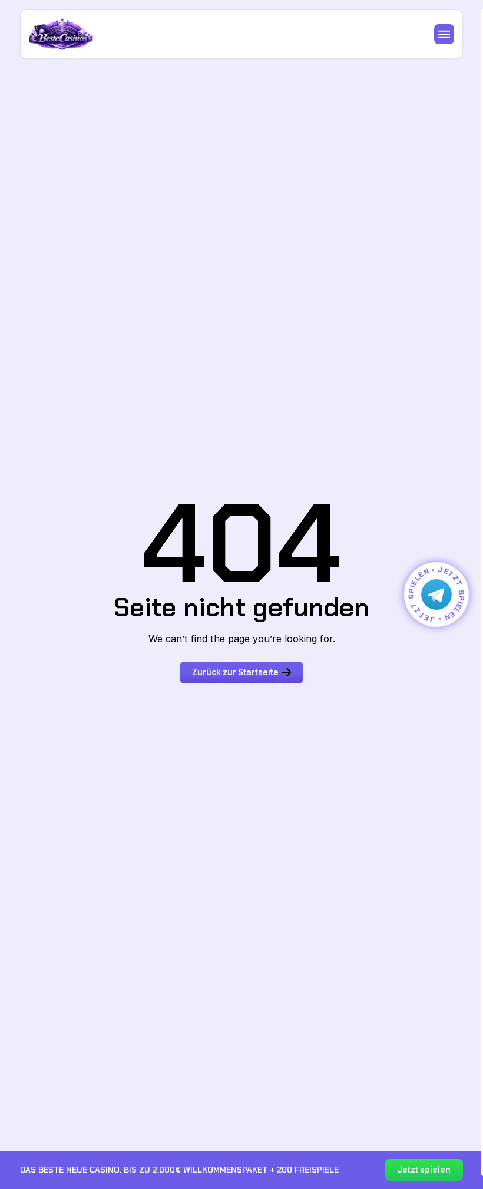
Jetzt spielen (424, 1169)
